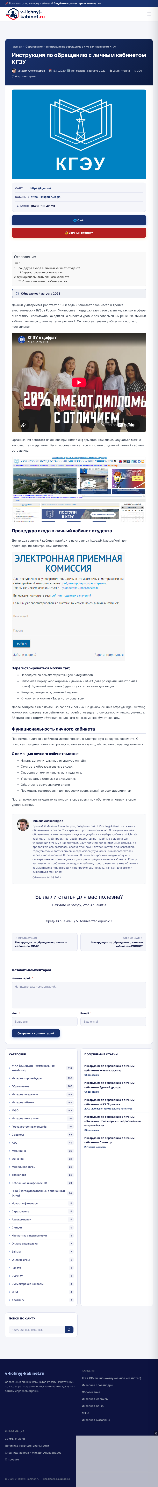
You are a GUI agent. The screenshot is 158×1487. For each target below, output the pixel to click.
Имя (16, 1013)
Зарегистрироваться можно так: (42, 272)
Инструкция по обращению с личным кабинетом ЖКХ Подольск (109, 1102)
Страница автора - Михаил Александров (33, 1452)
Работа (16, 1267)
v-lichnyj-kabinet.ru (27, 1478)
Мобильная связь (23, 1166)
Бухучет (17, 1275)
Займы (16, 1251)
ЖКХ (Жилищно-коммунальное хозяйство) (33, 1068)
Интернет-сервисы (25, 1094)
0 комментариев (25, 76)
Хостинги (18, 1300)
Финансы (18, 1158)
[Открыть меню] (149, 14)
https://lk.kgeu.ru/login (45, 196)
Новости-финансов (25, 1203)
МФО (15, 1110)
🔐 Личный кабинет (79, 232)
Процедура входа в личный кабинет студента (48, 268)
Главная (17, 46)
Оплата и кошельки (25, 1243)
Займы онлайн (15, 1438)
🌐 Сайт (79, 220)
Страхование (20, 1211)
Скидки (17, 1227)
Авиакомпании (21, 1219)
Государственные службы (29, 1126)
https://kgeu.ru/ (40, 188)
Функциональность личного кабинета (43, 277)
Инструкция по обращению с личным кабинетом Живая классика (109, 1068)
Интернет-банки (23, 1102)
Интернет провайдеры (27, 1078)
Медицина (19, 1150)
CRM (15, 1292)
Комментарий (22, 978)
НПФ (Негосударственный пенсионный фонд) (38, 1193)
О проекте (12, 1459)
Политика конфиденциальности (27, 1445)
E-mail (86, 1013)
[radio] (65, 913)
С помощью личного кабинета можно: (45, 281)
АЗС (14, 1142)
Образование (34, 46)
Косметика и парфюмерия (29, 1235)
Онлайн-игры (21, 1259)
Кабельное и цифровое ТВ (29, 1183)
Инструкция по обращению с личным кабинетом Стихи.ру (109, 1140)
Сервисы (18, 1134)
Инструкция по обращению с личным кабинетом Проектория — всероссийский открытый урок (112, 1121)
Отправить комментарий (35, 1033)
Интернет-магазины (25, 1118)
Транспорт (19, 1174)
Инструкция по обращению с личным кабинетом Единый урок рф (109, 1085)
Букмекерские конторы (27, 1283)
